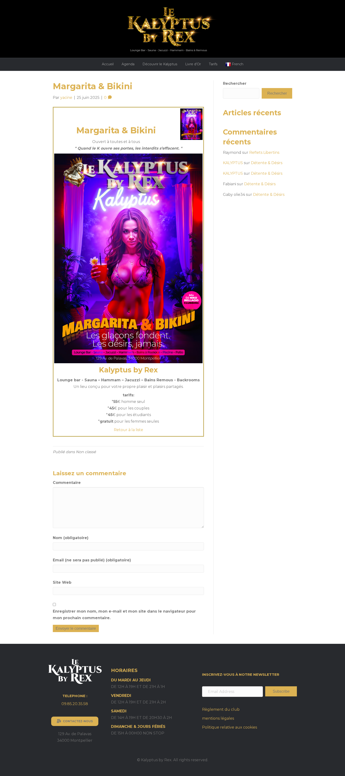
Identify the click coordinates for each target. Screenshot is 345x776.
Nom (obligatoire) (70, 538)
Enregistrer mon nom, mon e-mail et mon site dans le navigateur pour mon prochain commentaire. (124, 614)
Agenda (128, 64)
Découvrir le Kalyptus (159, 64)
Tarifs (213, 64)
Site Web (62, 582)
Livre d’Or (193, 64)
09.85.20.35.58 (74, 704)
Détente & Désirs (266, 163)
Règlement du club (221, 709)
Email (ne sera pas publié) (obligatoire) (92, 560)
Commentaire (67, 482)
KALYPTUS (233, 163)
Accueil (108, 64)
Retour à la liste (128, 430)
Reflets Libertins (264, 152)
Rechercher (234, 83)
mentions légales (218, 718)
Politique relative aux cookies (229, 727)
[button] (281, 691)
